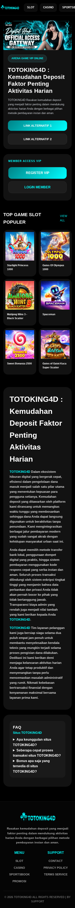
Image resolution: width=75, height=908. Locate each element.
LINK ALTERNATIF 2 (38, 139)
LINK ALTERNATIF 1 (38, 125)
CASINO (48, 7)
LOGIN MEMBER (37, 187)
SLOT (30, 7)
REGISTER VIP (37, 173)
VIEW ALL (63, 218)
